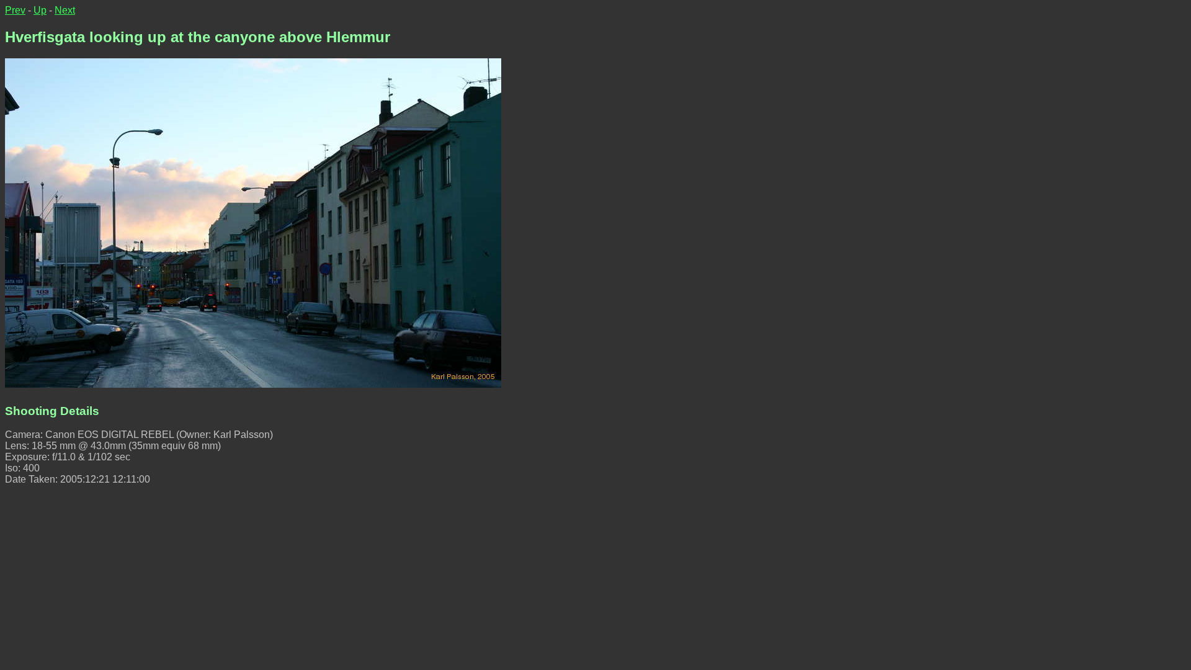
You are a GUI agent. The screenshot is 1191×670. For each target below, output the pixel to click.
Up (40, 10)
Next (65, 10)
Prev (15, 10)
